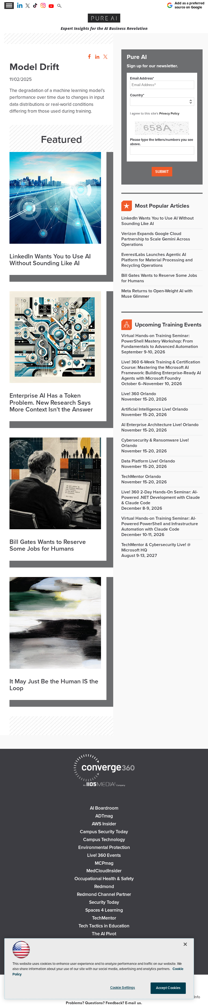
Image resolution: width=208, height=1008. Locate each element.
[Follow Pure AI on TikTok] (35, 6)
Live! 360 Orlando (138, 394)
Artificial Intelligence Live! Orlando (154, 409)
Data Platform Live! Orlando (148, 461)
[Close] (185, 944)
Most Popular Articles (162, 205)
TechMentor (104, 918)
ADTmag (104, 816)
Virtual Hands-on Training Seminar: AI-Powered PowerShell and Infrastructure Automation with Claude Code (159, 524)
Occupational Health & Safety (104, 879)
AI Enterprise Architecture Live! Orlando (160, 424)
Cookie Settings (122, 987)
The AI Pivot (104, 934)
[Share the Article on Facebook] (88, 56)
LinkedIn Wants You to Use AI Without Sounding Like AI (50, 260)
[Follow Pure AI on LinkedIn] (19, 6)
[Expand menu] (9, 5)
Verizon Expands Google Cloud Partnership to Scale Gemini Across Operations (155, 239)
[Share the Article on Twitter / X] (105, 56)
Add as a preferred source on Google (189, 5)
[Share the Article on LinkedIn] (96, 56)
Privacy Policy (169, 113)
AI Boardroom (104, 808)
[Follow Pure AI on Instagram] (43, 6)
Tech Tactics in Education (104, 926)
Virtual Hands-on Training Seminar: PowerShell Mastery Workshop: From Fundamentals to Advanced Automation (159, 341)
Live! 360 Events (104, 855)
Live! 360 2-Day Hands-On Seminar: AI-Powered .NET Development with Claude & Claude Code (160, 497)
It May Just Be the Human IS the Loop (53, 685)
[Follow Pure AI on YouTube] (51, 6)
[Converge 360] (104, 768)
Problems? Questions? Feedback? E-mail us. (104, 1003)
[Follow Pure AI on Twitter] (27, 6)
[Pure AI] (104, 19)
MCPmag (104, 863)
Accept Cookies (168, 988)
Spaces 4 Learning (104, 910)
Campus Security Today (104, 832)
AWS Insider (104, 824)
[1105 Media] (104, 784)
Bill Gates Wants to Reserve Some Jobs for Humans (47, 546)
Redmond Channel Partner (104, 894)
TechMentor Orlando (141, 476)
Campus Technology (104, 839)
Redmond (104, 886)
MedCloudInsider (104, 871)
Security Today (104, 902)
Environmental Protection (104, 847)
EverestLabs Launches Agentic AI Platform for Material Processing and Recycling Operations (157, 260)
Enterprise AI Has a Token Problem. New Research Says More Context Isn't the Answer (51, 402)
